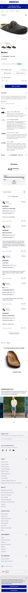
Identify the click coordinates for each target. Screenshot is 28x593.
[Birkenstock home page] (14, 2)
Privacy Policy (5, 466)
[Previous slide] (23, 39)
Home (2, 11)
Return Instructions (6, 528)
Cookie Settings (5, 469)
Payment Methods (6, 518)
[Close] (26, 577)
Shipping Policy (5, 473)
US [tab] (6, 80)
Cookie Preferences (14, 586)
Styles (7, 11)
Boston (12, 11)
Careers (3, 504)
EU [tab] (3, 80)
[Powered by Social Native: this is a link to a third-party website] (14, 422)
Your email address (7, 438)
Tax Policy (4, 476)
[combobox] (16, 196)
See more (14, 183)
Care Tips (3, 525)
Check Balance (5, 558)
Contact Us (4, 516)
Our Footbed (4, 497)
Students (3, 549)
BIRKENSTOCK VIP (6, 490)
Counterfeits (4, 478)
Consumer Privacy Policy (6, 583)
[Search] (5, 2)
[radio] (3, 47)
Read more (4, 101)
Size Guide (24, 80)
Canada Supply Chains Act (8, 480)
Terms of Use (4, 462)
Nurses (3, 542)
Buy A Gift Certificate (7, 561)
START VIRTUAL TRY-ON (14, 7)
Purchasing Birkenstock (7, 492)
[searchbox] (12, 192)
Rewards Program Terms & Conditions (11, 483)
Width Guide (24, 69)
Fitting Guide (4, 523)
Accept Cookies (14, 590)
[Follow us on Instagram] (3, 450)
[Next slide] (26, 39)
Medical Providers (6, 544)
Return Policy (5, 471)
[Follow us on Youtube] (13, 450)
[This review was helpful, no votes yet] (21, 221)
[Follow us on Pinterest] (10, 450)
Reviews (3, 506)
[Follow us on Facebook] (6, 450)
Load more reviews (14, 333)
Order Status (4, 513)
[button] (1, 7)
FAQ (2, 530)
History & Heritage (6, 495)
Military (3, 546)
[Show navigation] (2, 2)
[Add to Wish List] (2, 86)
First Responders (6, 539)
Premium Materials (6, 499)
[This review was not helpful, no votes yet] (24, 221)
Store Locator (5, 521)
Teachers (3, 551)
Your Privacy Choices (7, 566)
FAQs (2, 537)
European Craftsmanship (8, 502)
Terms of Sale (5, 464)
